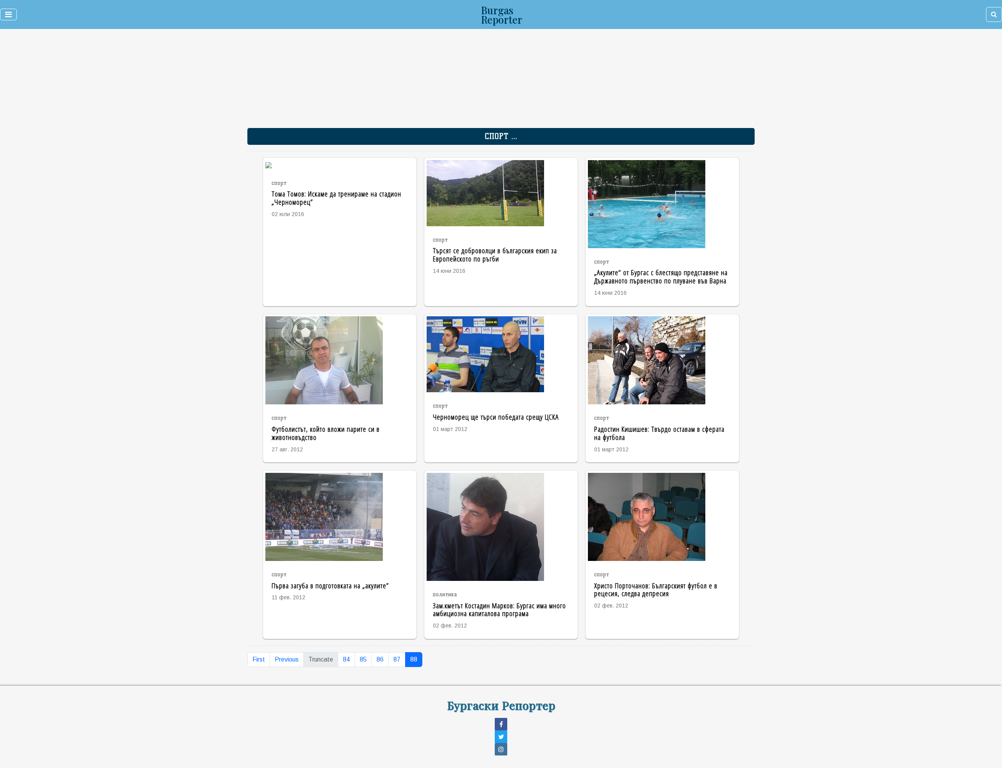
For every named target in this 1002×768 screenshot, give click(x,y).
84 (346, 659)
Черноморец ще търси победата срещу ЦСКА (496, 416)
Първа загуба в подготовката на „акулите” (330, 585)
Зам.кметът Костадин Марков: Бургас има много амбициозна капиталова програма (499, 609)
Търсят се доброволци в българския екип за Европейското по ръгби (495, 254)
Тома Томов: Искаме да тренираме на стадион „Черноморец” (336, 197)
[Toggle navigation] (8, 14)
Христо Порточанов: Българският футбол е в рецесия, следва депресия (655, 589)
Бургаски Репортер (501, 705)
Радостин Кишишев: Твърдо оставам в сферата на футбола (659, 433)
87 (396, 659)
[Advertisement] (450, 82)
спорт (279, 183)
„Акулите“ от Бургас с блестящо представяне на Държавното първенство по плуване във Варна (661, 276)
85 (363, 659)
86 (380, 659)
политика (445, 594)
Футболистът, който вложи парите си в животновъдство (326, 433)
